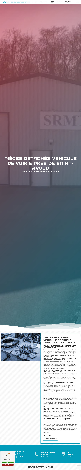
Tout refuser (8, 464)
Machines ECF (68, 2)
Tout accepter (8, 462)
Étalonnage (43, 2)
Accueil (34, 2)
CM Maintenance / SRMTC (20, 2)
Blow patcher (52, 2)
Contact (76, 2)
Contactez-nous (51, 439)
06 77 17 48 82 (44, 456)
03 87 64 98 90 (44, 454)
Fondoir (60, 2)
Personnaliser (8, 467)
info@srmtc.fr (71, 456)
